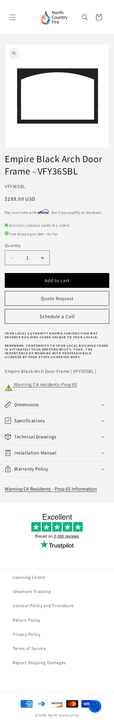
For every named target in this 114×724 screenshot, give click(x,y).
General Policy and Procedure (43, 605)
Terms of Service (29, 648)
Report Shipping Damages (39, 662)
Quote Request (57, 298)
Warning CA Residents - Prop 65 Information (51, 489)
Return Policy (26, 620)
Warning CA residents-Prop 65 (45, 384)
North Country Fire (63, 715)
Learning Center (29, 577)
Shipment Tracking (32, 591)
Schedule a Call (57, 316)
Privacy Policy (26, 634)
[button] (13, 17)
